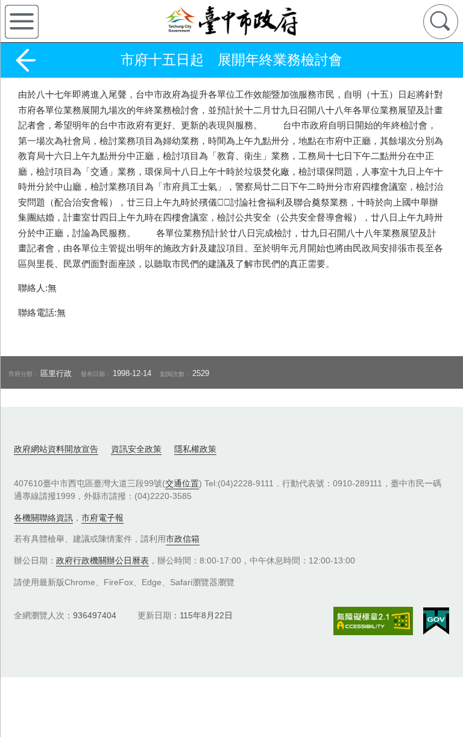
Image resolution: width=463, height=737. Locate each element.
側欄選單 (22, 22)
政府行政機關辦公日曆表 (102, 560)
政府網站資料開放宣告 (56, 449)
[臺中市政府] (231, 21)
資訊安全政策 (136, 449)
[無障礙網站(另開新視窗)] (373, 621)
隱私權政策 (195, 449)
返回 (25, 60)
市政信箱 (183, 539)
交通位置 (182, 483)
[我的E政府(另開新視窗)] (436, 621)
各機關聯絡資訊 (43, 517)
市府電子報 (102, 517)
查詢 (440, 21)
